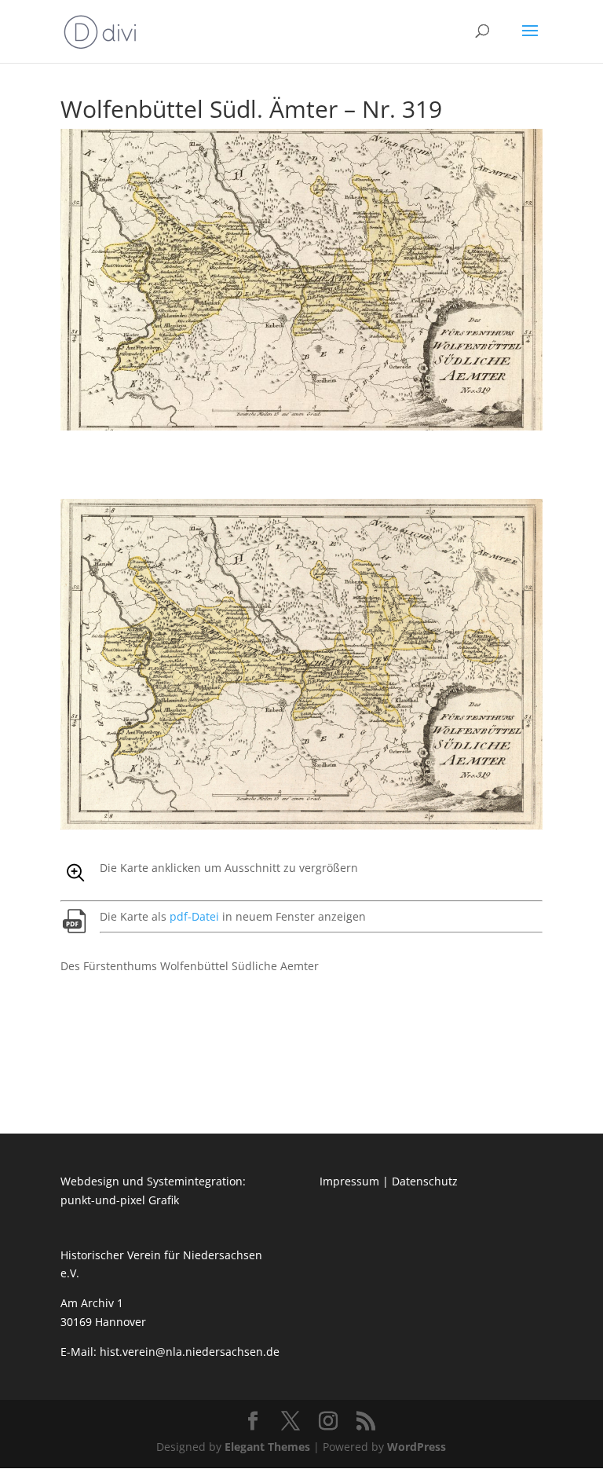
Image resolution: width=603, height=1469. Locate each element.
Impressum (349, 1181)
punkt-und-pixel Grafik (119, 1199)
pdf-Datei (194, 916)
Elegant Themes (267, 1446)
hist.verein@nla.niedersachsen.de (191, 1351)
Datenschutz (425, 1181)
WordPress (416, 1446)
